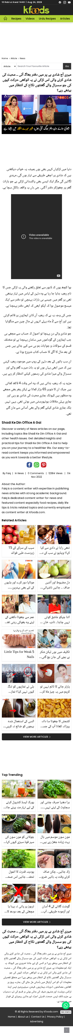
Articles (65, 18)
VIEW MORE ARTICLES (35, 736)
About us (23, 1016)
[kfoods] (36, 10)
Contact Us (37, 1016)
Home (11, 1016)
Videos (30, 18)
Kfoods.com (51, 1011)
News (21, 473)
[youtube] (69, 2)
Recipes (16, 18)
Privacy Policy (55, 1016)
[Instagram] (64, 2)
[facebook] (60, 2)
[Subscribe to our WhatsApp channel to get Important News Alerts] (66, 1005)
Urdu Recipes (47, 18)
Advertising (36, 1021)
